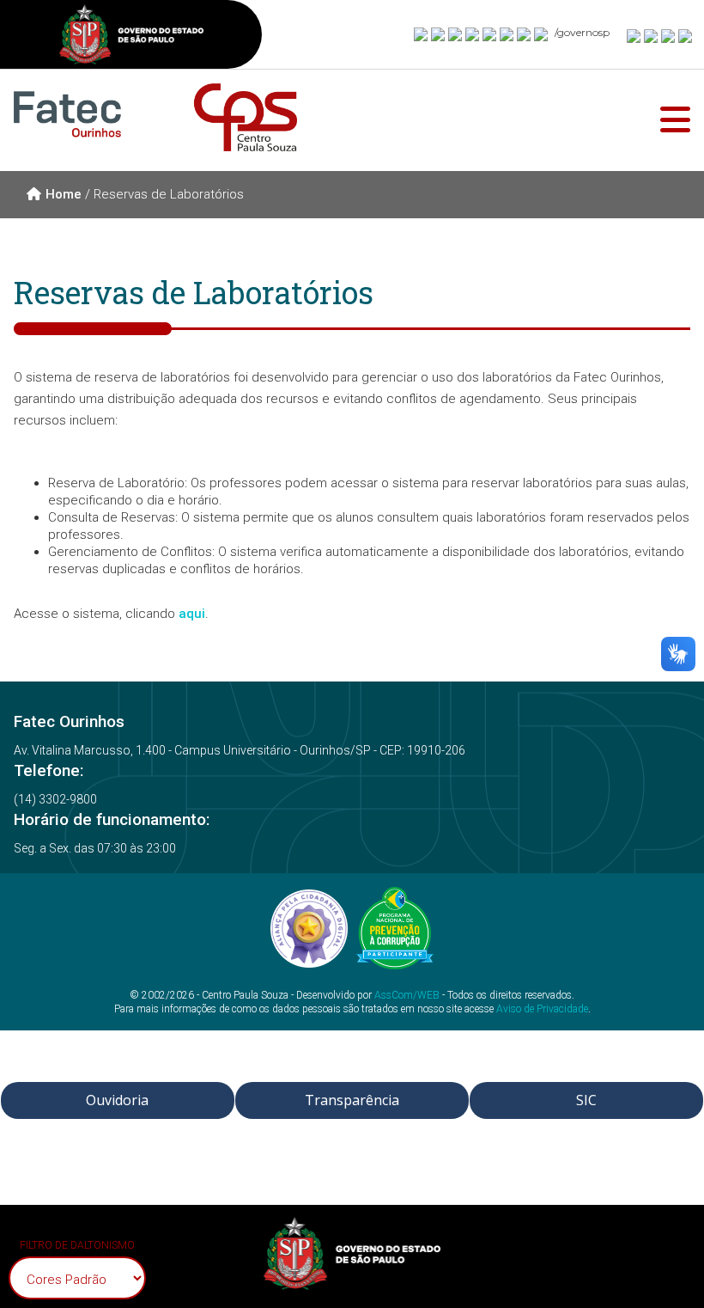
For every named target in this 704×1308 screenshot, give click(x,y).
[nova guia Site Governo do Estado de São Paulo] (131, 36)
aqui (192, 613)
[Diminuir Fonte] (651, 35)
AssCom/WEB (407, 995)
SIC (586, 1100)
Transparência (352, 1100)
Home (64, 194)
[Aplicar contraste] (669, 35)
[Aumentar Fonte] (634, 35)
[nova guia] (686, 35)
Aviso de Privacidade (542, 1009)
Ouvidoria (117, 1100)
